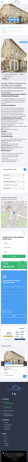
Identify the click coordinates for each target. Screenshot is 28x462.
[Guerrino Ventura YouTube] (15, 394)
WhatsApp (8, 402)
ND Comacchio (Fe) (13, 371)
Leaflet (13, 227)
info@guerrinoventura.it (9, 410)
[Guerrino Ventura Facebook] (12, 394)
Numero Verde (8, 407)
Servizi (5, 438)
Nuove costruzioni (8, 424)
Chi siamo (6, 445)
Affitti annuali (7, 427)
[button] (14, 169)
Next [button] (25, 59)
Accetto (15, 459)
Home (2, 27)
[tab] (14, 169)
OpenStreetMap (19, 227)
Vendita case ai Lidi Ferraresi (15, 27)
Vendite (6, 422)
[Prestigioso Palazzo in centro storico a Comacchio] (14, 357)
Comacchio (4, 29)
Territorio (6, 443)
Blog (5, 441)
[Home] (15, 2)
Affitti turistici (7, 429)
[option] (14, 56)
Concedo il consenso (8, 310)
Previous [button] (2, 59)
